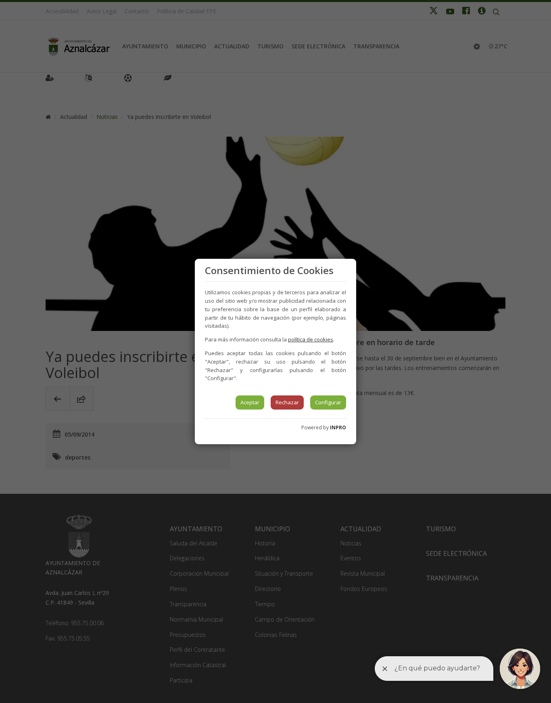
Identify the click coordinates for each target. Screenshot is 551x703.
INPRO (338, 427)
